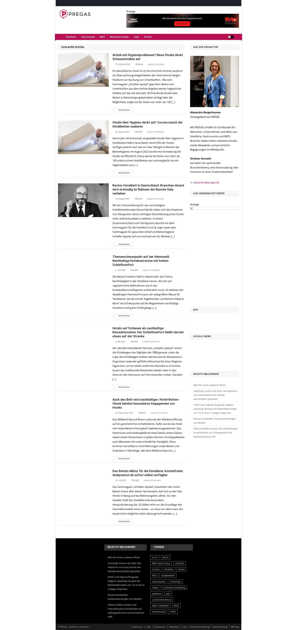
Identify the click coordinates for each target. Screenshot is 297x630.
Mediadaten (174, 627)
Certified (179, 563)
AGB (149, 627)
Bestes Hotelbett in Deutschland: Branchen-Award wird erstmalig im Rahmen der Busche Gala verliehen (148, 189)
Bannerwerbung (220, 627)
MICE (102, 37)
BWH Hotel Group (161, 563)
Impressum (138, 627)
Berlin (166, 557)
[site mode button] (231, 36)
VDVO (173, 611)
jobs (168, 593)
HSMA (155, 587)
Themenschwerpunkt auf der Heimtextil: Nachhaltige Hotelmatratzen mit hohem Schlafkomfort (141, 261)
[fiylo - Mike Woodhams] (182, 20)
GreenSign (175, 581)
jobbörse (156, 593)
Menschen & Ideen (119, 37)
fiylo (154, 575)
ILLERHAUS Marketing (174, 587)
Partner (148, 37)
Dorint (181, 569)
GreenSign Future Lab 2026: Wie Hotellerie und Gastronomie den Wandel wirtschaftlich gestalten (215, 394)
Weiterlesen (124, 110)
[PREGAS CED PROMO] (214, 255)
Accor (155, 557)
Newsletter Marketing (200, 627)
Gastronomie (88, 37)
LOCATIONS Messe (161, 599)
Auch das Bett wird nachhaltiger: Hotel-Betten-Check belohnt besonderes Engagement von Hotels (145, 403)
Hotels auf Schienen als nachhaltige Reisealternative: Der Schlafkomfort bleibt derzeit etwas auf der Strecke (148, 332)
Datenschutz (159, 627)
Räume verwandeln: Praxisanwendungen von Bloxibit (215, 420)
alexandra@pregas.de (206, 182)
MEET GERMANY (160, 605)
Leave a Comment (156, 64)
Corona (155, 569)
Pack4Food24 (158, 611)
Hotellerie (71, 37)
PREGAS (139, 64)
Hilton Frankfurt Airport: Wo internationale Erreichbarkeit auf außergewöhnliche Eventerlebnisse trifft (216, 432)
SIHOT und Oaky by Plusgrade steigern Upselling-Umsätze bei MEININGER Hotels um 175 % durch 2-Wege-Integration (215, 408)
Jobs (136, 37)
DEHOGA (168, 569)
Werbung (235, 627)
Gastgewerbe (168, 575)
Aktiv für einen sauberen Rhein (210, 385)
